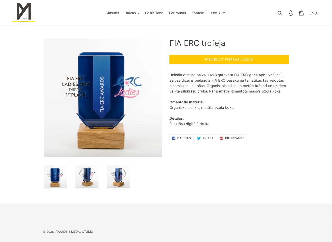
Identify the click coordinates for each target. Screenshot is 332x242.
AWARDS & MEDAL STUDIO (74, 231)
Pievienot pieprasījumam (229, 59)
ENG (313, 13)
